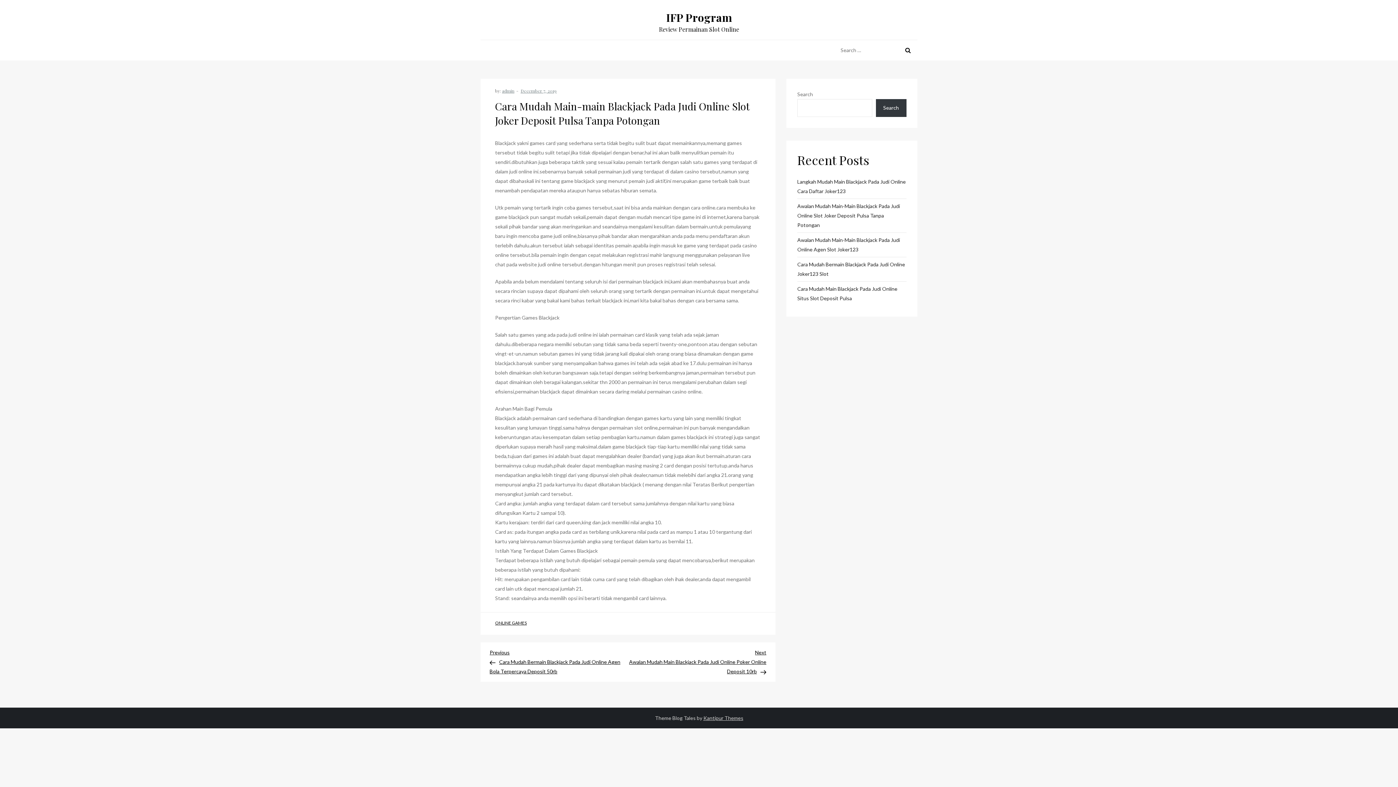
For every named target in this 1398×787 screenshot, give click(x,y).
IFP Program (699, 17)
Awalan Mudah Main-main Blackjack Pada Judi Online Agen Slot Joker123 (848, 244)
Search (805, 94)
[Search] (908, 50)
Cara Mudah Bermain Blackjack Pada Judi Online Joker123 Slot (851, 269)
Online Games (511, 623)
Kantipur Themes (723, 718)
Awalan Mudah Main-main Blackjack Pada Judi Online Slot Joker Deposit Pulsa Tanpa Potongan (848, 215)
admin (508, 91)
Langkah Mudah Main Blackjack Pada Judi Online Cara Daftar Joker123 (851, 186)
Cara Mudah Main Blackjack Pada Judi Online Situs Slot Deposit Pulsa (847, 293)
